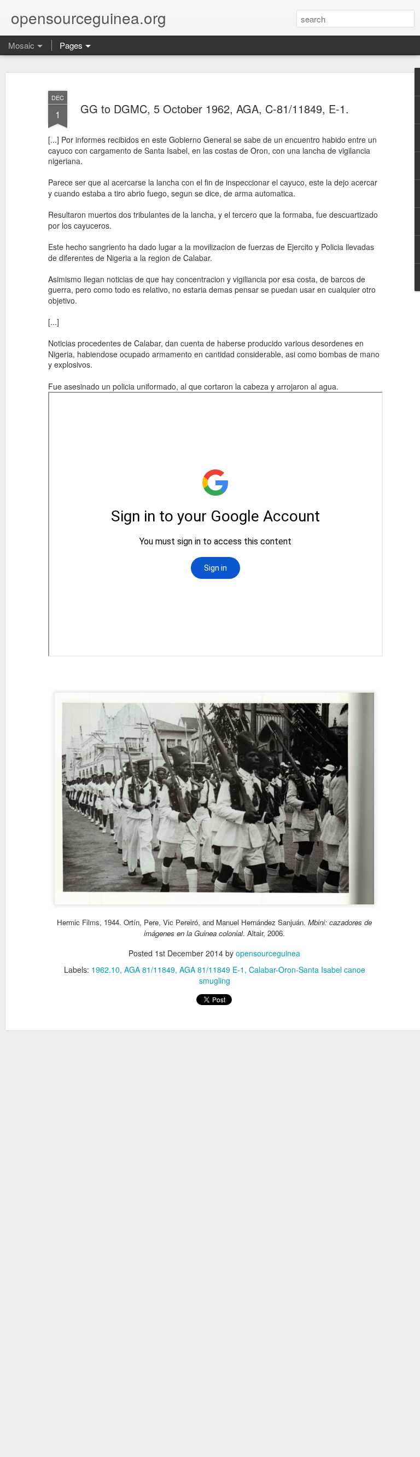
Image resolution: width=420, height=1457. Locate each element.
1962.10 (105, 969)
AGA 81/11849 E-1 (211, 969)
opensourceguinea (268, 953)
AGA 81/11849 (149, 969)
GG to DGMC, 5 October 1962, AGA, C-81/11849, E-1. (214, 109)
